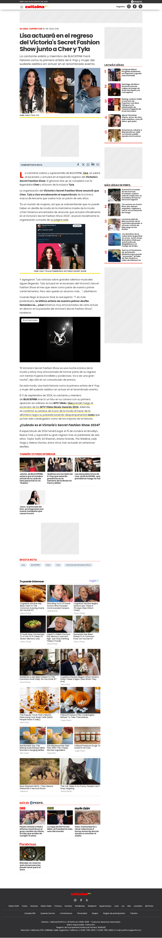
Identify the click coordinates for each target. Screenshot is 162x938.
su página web (59, 220)
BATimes (149, 906)
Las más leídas (114, 65)
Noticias (34, 906)
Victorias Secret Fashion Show (78, 565)
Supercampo (105, 906)
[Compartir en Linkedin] (93, 164)
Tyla (58, 565)
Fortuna (58, 906)
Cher (48, 565)
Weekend (92, 906)
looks (91, 415)
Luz (123, 906)
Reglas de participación (114, 913)
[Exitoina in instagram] (129, 6)
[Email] (97, 165)
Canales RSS (29, 913)
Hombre (68, 906)
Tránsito (134, 913)
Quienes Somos (47, 913)
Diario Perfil (14, 906)
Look (116, 906)
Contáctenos (66, 913)
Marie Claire (46, 906)
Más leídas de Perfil (117, 185)
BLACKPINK (35, 565)
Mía (129, 906)
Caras (24, 906)
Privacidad (82, 913)
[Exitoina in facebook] (135, 6)
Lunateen (138, 906)
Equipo (95, 913)
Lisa (23, 565)
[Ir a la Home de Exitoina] (37, 7)
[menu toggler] (21, 6)
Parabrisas (80, 906)
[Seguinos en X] (140, 6)
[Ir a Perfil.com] (136, 2)
